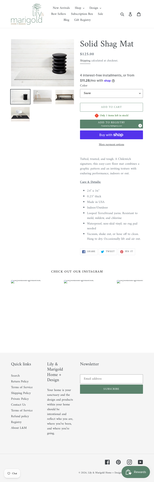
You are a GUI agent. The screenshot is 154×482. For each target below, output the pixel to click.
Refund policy (20, 416)
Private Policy (20, 399)
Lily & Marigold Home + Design (105, 472)
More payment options (111, 144)
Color (83, 85)
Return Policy (19, 381)
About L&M (19, 428)
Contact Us (18, 405)
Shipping (85, 60)
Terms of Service (22, 387)
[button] (111, 124)
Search (15, 376)
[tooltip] (140, 125)
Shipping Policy (21, 393)
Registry (16, 422)
